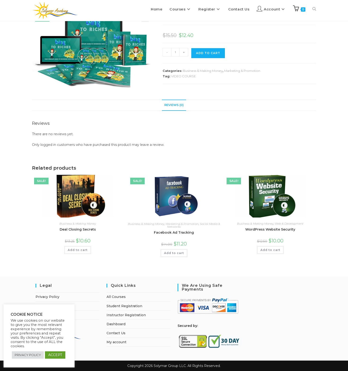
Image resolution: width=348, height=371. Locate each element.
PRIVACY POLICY (28, 355)
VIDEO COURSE (183, 76)
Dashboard (116, 324)
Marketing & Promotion (242, 71)
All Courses (116, 297)
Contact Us (116, 333)
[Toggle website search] (314, 9)
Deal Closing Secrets (78, 229)
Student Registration (124, 306)
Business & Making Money (203, 71)
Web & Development (289, 223)
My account (116, 342)
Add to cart (78, 250)
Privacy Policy (47, 297)
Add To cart (208, 53)
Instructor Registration (126, 315)
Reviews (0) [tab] (174, 105)
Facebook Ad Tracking (174, 232)
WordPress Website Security (270, 229)
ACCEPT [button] (55, 355)
